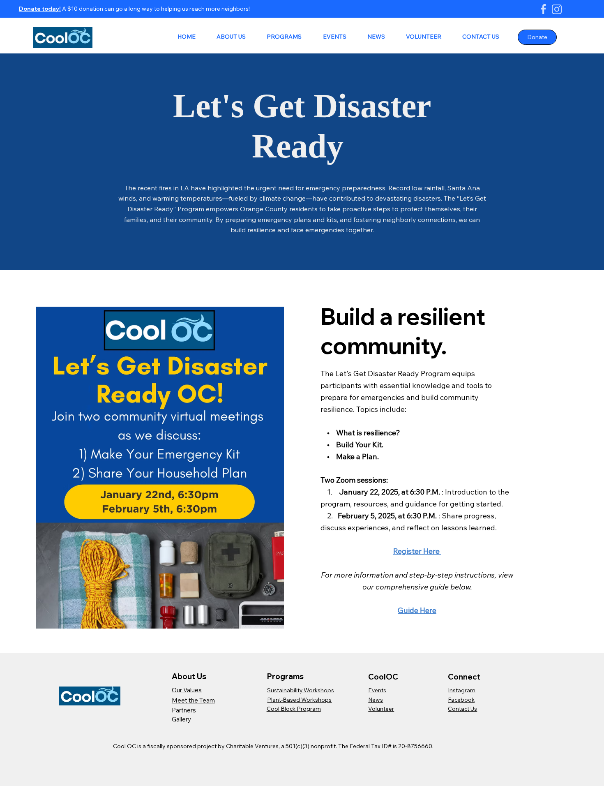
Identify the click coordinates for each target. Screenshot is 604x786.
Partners (184, 710)
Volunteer (381, 708)
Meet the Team (193, 700)
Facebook (461, 699)
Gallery (181, 719)
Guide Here (417, 610)
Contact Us (462, 708)
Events (377, 690)
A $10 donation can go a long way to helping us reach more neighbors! (155, 8)
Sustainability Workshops (300, 690)
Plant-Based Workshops (299, 699)
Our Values (187, 690)
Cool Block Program (294, 708)
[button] (226, 37)
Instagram (461, 690)
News (375, 699)
